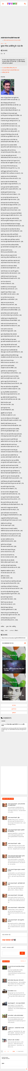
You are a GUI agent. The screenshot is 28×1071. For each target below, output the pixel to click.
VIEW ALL (23, 961)
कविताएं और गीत (5, 72)
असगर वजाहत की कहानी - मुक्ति (14, 817)
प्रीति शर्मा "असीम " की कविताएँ (13, 1039)
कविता (5, 43)
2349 (14, 1051)
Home (2, 43)
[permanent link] (4, 53)
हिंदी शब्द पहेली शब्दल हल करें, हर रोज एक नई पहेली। (12, 40)
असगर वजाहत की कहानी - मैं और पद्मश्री (15, 895)
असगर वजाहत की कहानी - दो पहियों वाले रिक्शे (16, 907)
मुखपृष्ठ (3, 1063)
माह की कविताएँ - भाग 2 (12, 990)
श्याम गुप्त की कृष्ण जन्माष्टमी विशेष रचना (10, 70)
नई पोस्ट (14, 705)
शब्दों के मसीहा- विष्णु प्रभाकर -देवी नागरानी (15, 980)
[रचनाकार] (12, 4)
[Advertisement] (14, 21)
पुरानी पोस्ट (14, 709)
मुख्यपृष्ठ (14, 712)
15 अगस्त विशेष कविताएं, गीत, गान (9, 67)
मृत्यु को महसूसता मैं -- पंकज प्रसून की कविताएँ (16, 1003)
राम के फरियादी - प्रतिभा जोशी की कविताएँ (15, 1015)
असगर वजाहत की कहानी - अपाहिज (14, 843)
